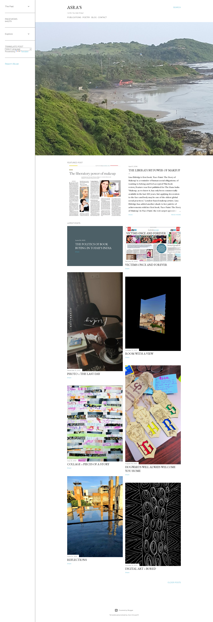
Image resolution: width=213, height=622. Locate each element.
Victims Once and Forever (146, 265)
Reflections (77, 560)
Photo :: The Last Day (83, 374)
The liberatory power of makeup (154, 170)
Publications (74, 17)
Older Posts (174, 582)
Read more (176, 215)
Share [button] (130, 215)
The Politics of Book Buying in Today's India (93, 246)
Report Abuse (12, 64)
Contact (102, 17)
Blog (94, 17)
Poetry (86, 17)
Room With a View (139, 353)
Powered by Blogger (126, 610)
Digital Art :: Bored (140, 569)
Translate (24, 51)
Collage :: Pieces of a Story (88, 464)
